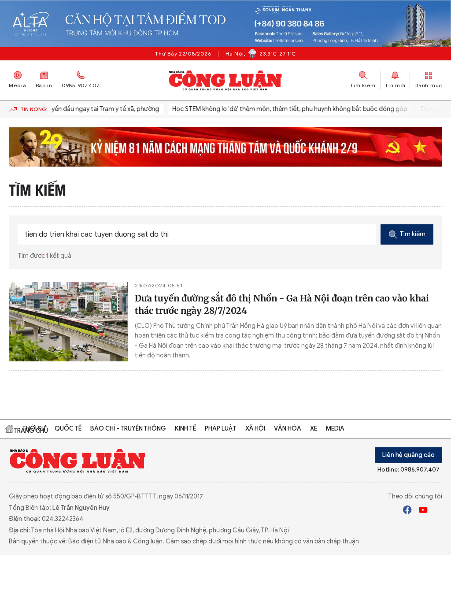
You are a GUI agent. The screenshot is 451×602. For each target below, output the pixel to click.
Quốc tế (68, 428)
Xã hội (255, 428)
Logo (78, 460)
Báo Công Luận (225, 80)
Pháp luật (221, 428)
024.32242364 (62, 519)
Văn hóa (287, 428)
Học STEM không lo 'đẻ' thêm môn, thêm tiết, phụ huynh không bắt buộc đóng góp (285, 109)
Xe (313, 428)
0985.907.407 (81, 85)
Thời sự (34, 428)
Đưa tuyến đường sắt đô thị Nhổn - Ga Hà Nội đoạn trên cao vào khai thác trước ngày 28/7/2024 (282, 304)
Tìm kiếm (412, 234)
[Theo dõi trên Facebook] (407, 511)
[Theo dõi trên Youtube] (423, 511)
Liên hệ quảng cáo (408, 455)
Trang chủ (9, 429)
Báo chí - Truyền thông (128, 428)
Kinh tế (185, 428)
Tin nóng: (34, 109)
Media (17, 85)
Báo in (44, 85)
